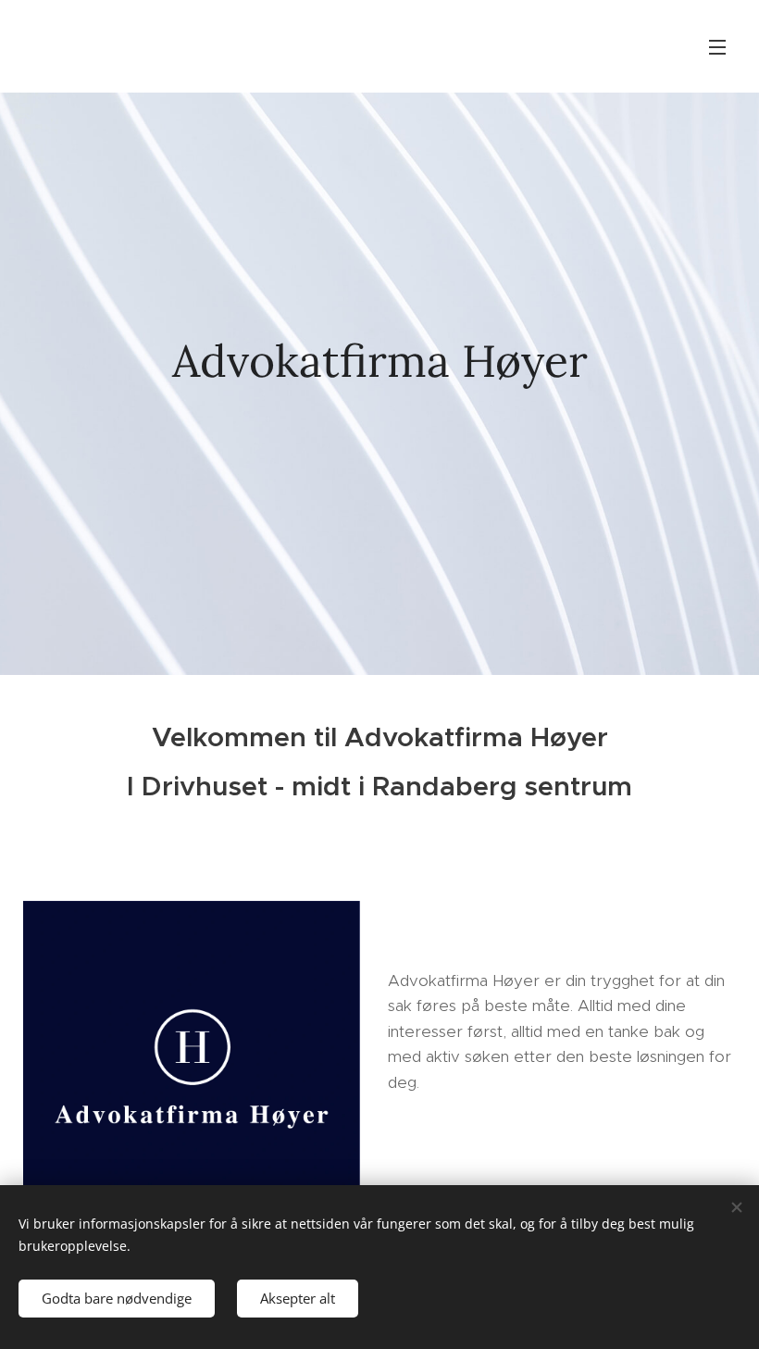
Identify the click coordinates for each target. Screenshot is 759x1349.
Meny (717, 46)
